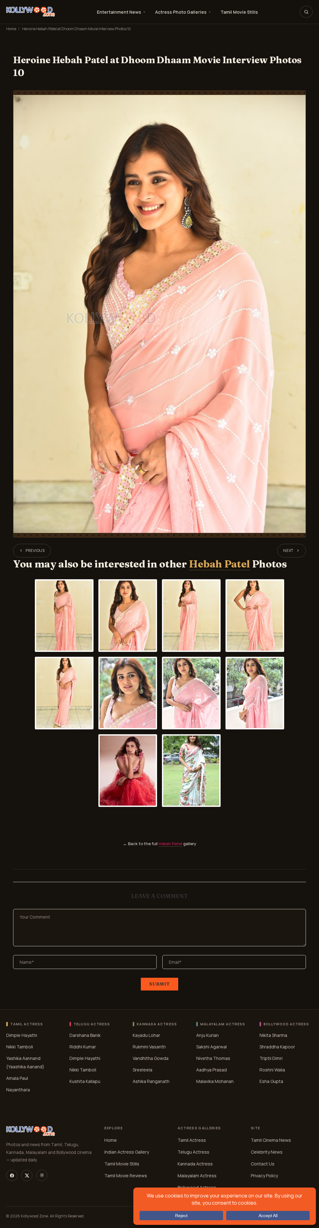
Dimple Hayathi (21, 1035)
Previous (35, 550)
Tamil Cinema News (271, 1140)
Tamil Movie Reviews (125, 1176)
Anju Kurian (207, 1035)
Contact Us (262, 1164)
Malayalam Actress (197, 1176)
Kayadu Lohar (146, 1035)
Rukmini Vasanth (149, 1046)
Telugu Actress (193, 1152)
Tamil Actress (192, 1140)
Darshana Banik (85, 1035)
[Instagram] (41, 1175)
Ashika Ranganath (151, 1081)
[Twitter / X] (26, 1175)
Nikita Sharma (273, 1035)
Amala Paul (17, 1078)
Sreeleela (142, 1069)
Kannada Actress (195, 1164)
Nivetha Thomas (213, 1058)
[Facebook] (11, 1175)
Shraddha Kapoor (277, 1046)
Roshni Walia (272, 1069)
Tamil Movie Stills (239, 12)
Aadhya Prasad (211, 1069)
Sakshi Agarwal (211, 1046)
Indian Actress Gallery (126, 1152)
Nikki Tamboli (19, 1046)
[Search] (306, 12)
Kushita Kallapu (84, 1081)
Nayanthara (18, 1089)
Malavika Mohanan (215, 1081)
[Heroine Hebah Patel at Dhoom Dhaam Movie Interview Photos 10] (159, 314)
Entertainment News (119, 12)
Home (11, 28)
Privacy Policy (264, 1176)
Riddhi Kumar (82, 1046)
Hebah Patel (219, 564)
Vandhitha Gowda (151, 1058)
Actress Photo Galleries (181, 12)
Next (288, 550)
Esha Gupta (271, 1081)
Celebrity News (267, 1152)
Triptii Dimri (271, 1058)
